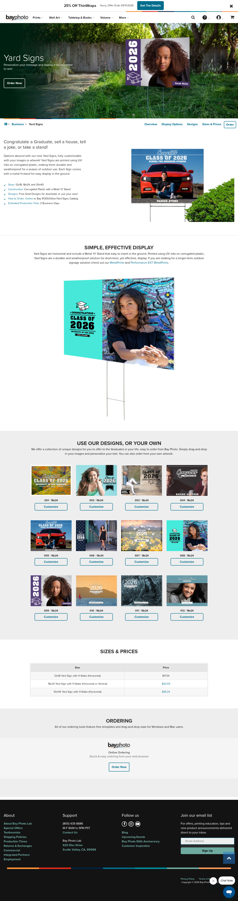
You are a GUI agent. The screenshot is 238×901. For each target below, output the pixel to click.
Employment (12, 859)
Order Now (14, 83)
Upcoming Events (133, 837)
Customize (51, 507)
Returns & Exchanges (18, 846)
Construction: (15, 189)
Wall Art (54, 17)
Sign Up (207, 851)
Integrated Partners (17, 855)
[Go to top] (229, 858)
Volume (105, 17)
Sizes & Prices (211, 124)
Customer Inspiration (136, 846)
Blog (125, 832)
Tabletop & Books (80, 17)
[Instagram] (131, 824)
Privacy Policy (187, 879)
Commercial (12, 850)
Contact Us (70, 832)
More (123, 17)
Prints (37, 17)
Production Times (15, 841)
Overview (150, 124)
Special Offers (13, 828)
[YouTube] (137, 824)
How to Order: (16, 199)
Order (230, 124)
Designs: (13, 194)
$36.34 (166, 692)
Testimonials (12, 832)
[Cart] (232, 17)
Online (29, 199)
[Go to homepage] (6, 124)
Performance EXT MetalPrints (149, 262)
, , (79, 847)
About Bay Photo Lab (18, 823)
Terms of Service (207, 879)
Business (18, 124)
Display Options (172, 124)
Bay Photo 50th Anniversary (141, 841)
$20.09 (166, 684)
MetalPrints (117, 262)
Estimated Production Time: (23, 203)
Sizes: (11, 185)
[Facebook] (124, 824)
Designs (192, 124)
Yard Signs (36, 124)
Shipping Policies (15, 837)
